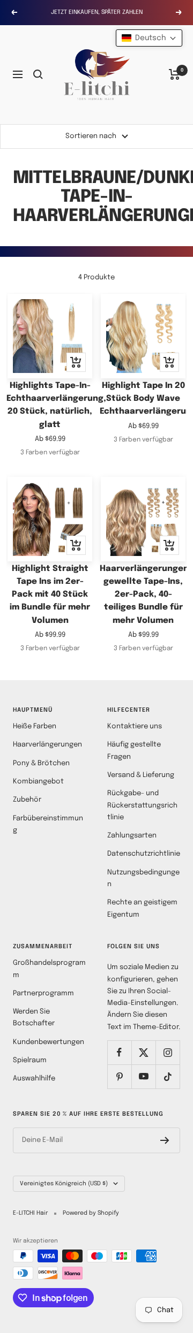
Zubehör (27, 799)
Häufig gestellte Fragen (134, 750)
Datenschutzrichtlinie (143, 853)
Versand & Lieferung (140, 775)
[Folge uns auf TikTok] (167, 1076)
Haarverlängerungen (47, 744)
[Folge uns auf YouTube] (143, 1076)
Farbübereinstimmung (48, 824)
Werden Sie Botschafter (34, 1017)
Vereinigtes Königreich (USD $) (64, 1183)
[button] (149, 38)
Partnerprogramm (43, 993)
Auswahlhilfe (34, 1078)
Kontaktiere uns (134, 726)
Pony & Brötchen (41, 763)
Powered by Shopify (91, 1213)
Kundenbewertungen (48, 1042)
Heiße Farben (34, 726)
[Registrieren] (164, 1140)
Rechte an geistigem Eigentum (142, 908)
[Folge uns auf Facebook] (119, 1052)
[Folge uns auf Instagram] (167, 1052)
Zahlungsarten (132, 835)
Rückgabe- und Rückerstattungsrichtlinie (142, 805)
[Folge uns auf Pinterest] (119, 1076)
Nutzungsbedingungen (143, 878)
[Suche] (38, 74)
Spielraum (30, 1060)
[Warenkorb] (174, 74)
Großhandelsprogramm (49, 968)
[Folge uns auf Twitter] (143, 1052)
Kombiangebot (38, 781)
